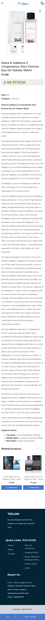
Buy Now (30, 617)
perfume (15, 99)
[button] (40, 11)
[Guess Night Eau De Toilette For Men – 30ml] (11, 463)
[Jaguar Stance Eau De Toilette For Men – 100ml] (33, 463)
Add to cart (8, 617)
